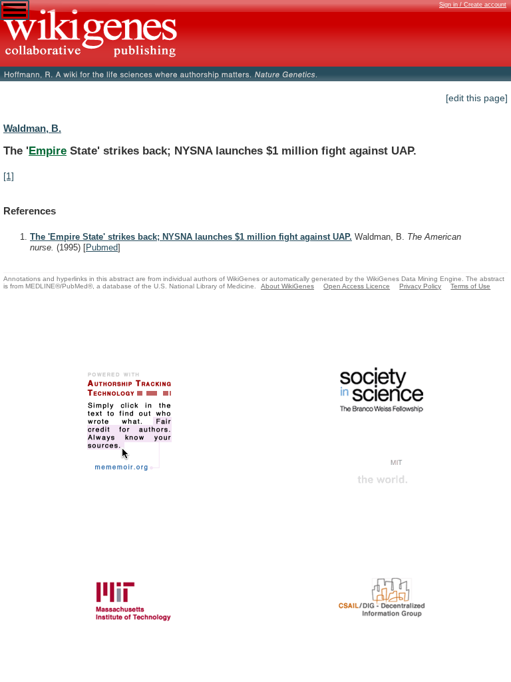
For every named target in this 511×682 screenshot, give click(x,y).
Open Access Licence (356, 286)
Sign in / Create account (472, 4)
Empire (48, 150)
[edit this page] (477, 98)
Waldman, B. (32, 128)
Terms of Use (470, 286)
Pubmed (102, 247)
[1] (8, 175)
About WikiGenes (287, 286)
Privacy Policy (420, 286)
